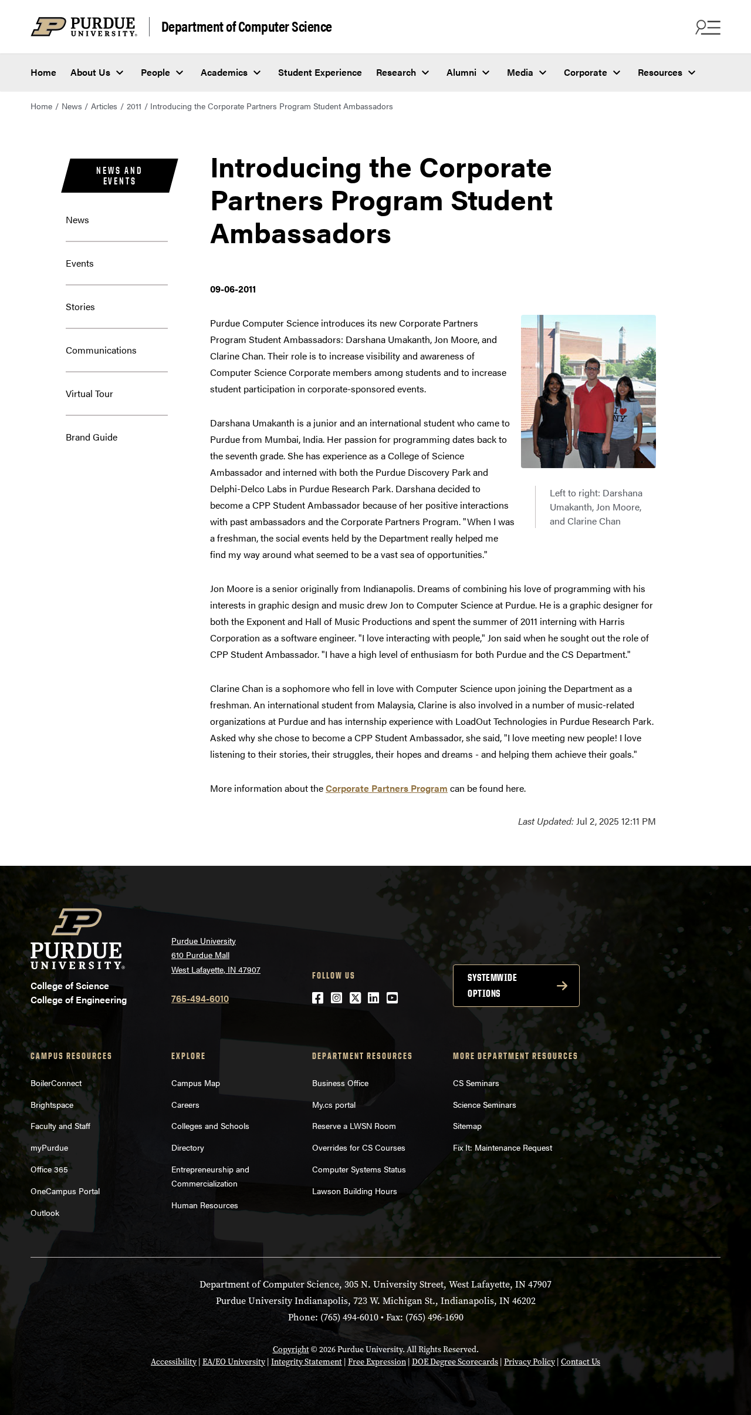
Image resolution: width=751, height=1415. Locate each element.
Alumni (461, 72)
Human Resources (204, 1205)
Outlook (45, 1212)
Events (80, 263)
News (72, 106)
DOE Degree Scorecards (455, 1361)
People (155, 72)
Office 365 (49, 1169)
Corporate (585, 72)
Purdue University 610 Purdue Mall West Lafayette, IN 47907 (216, 955)
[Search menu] (706, 27)
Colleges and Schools (210, 1125)
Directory (187, 1147)
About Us (90, 72)
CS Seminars (476, 1082)
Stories (80, 306)
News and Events (119, 175)
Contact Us (580, 1361)
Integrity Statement (306, 1361)
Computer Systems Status (359, 1169)
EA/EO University (233, 1361)
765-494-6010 (200, 998)
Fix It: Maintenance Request (502, 1147)
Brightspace (52, 1104)
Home (43, 72)
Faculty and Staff (60, 1125)
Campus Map (195, 1082)
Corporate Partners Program (387, 788)
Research (396, 72)
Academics (224, 72)
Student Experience (320, 72)
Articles (104, 106)
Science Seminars (484, 1104)
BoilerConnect (56, 1082)
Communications (101, 350)
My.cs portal (334, 1104)
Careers (185, 1104)
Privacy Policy (529, 1361)
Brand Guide (91, 436)
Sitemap (467, 1125)
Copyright (291, 1349)
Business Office (340, 1082)
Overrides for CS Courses (358, 1147)
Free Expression (377, 1361)
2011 (134, 106)
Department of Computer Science (246, 26)
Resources (660, 72)
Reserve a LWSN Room (354, 1125)
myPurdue (49, 1147)
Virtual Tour (89, 393)
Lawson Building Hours (354, 1190)
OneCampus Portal (65, 1190)
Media (520, 72)
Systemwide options (492, 985)
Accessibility (174, 1361)
